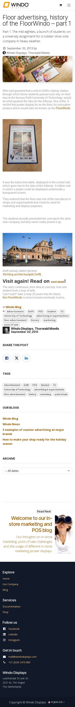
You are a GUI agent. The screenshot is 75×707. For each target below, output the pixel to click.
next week (57, 281)
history (35, 320)
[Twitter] (16, 358)
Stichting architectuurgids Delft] (22, 274)
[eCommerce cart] (60, 5)
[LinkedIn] (26, 358)
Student (51, 311)
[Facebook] (7, 358)
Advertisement (15, 311)
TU (62, 311)
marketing (49, 320)
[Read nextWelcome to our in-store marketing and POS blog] (63, 531)
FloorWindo (63, 108)
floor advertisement (15, 320)
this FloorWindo (12, 297)
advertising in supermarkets (52, 315)
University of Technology (18, 315)
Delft (31, 311)
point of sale (11, 324)
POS (40, 311)
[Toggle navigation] (68, 5)
